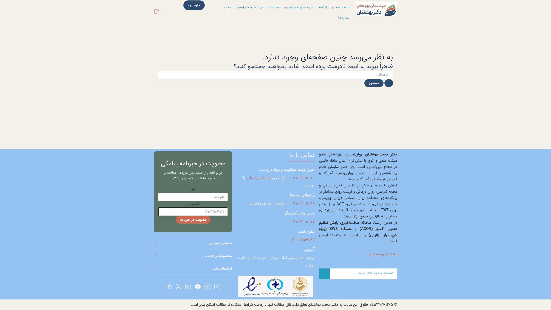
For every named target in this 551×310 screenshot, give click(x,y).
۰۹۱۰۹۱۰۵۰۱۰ (303, 178)
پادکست (322, 7)
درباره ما (344, 17)
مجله (227, 7)
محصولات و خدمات (218, 255)
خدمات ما (273, 7)
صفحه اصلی (341, 7)
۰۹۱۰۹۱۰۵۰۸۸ (303, 203)
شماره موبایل (193, 204)
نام (193, 189)
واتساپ (252, 178)
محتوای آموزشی (220, 243)
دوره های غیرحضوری (298, 7)
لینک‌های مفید (222, 268)
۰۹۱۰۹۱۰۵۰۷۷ (303, 221)
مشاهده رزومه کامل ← (380, 254)
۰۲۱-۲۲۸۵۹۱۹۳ (302, 239)
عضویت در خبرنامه (193, 219)
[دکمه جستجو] (388, 83)
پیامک (265, 178)
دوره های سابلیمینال (248, 7)
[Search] (324, 273)
